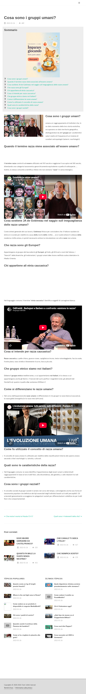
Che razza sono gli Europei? (18, 88)
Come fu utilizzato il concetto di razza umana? (25, 102)
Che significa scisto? (67, 553)
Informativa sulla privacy (23, 688)
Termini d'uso (8, 688)
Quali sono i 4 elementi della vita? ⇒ (68, 516)
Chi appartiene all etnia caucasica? (20, 90)
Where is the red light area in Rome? (27, 595)
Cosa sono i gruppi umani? (17, 79)
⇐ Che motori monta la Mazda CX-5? (18, 516)
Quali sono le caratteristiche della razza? (23, 105)
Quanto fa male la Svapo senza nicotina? (26, 556)
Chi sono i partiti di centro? (23, 615)
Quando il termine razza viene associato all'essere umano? (30, 82)
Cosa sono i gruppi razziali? (17, 108)
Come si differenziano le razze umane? (22, 99)
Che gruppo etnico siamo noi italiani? (21, 96)
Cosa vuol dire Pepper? (63, 626)
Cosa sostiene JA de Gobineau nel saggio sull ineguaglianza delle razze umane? (37, 85)
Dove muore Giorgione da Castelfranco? (25, 541)
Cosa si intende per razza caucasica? (21, 93)
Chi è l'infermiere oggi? (63, 606)
